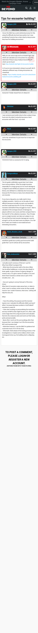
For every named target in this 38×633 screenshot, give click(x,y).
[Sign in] (30, 8)
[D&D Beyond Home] (8, 8)
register (15, 359)
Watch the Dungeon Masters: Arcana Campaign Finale (15, 2)
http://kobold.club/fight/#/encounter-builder (20, 64)
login (22, 355)
